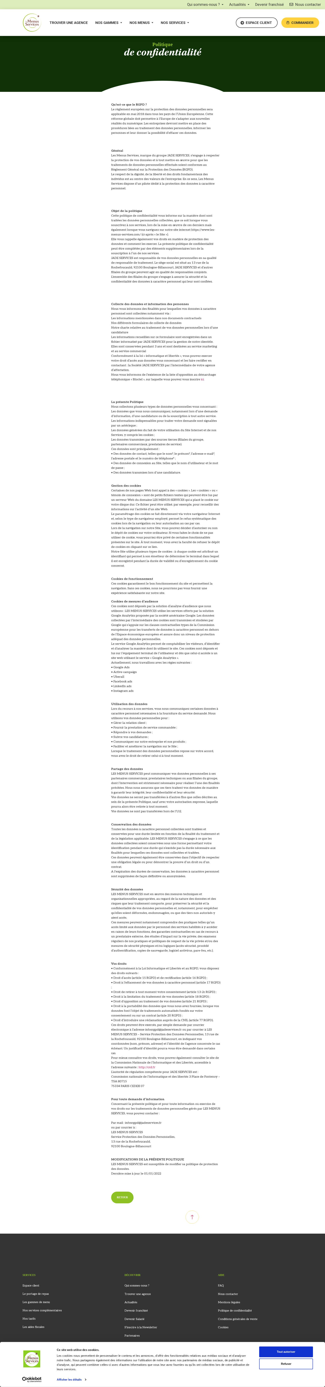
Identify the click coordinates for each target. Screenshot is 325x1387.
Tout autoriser (286, 1351)
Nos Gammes (106, 23)
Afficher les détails (69, 1379)
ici (202, 379)
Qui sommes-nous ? (203, 4)
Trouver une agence (68, 23)
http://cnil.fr (147, 1067)
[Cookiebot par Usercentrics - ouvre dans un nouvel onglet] (31, 1379)
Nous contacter (308, 4)
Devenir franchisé (269, 4)
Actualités (237, 4)
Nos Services (173, 23)
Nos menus (140, 23)
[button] (205, 4)
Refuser (286, 1363)
